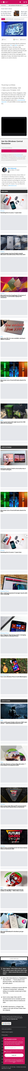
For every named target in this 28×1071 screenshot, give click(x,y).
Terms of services (17, 154)
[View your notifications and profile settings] (20, 2)
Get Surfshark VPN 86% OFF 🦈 (16, 5)
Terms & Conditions (12, 1061)
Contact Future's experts (7, 1032)
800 (16, 45)
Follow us (16, 39)
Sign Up (14, 1055)
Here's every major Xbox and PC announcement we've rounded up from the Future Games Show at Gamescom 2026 (14, 999)
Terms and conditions (7, 1029)
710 (11, 45)
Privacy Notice (19, 156)
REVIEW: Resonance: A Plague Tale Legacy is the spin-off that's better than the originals (14, 1008)
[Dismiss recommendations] (26, 9)
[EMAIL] (9, 172)
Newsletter (24, 39)
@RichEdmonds (12, 185)
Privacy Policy (18, 1060)
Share (5, 39)
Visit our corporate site (12, 1019)
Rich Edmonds (10, 19)
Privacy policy (5, 1035)
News (3, 19)
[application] (14, 126)
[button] (26, 2)
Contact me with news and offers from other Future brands (14, 1051)
